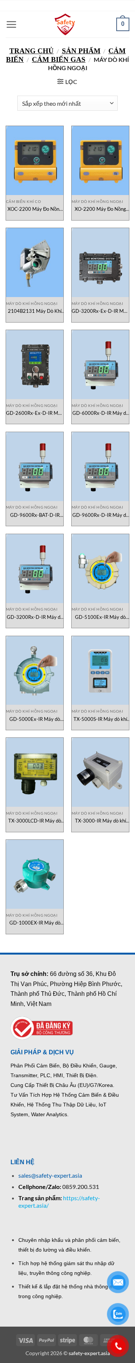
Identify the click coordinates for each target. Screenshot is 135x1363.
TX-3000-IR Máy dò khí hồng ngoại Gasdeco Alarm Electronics (100, 821)
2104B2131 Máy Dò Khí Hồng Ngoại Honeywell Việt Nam (35, 311)
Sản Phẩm (81, 51)
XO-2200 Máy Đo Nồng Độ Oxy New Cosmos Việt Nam (100, 209)
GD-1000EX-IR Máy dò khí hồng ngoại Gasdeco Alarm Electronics (34, 923)
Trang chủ (31, 51)
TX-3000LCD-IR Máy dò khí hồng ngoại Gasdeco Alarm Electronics (34, 821)
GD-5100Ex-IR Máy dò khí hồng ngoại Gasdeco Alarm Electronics (100, 617)
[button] (11, 24)
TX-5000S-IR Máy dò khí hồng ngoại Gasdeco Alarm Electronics (100, 719)
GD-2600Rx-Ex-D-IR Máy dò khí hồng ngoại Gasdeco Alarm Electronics (34, 413)
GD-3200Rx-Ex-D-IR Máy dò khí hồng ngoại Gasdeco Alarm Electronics (100, 311)
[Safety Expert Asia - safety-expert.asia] (65, 24)
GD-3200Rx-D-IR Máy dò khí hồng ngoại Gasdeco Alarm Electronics (35, 617)
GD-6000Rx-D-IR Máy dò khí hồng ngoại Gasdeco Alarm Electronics (100, 413)
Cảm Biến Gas (59, 59)
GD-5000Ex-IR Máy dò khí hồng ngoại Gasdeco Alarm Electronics (34, 719)
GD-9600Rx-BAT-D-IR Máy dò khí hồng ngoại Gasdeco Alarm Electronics (35, 515)
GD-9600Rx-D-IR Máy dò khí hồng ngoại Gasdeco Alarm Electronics (100, 515)
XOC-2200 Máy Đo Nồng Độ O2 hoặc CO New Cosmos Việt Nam (35, 209)
